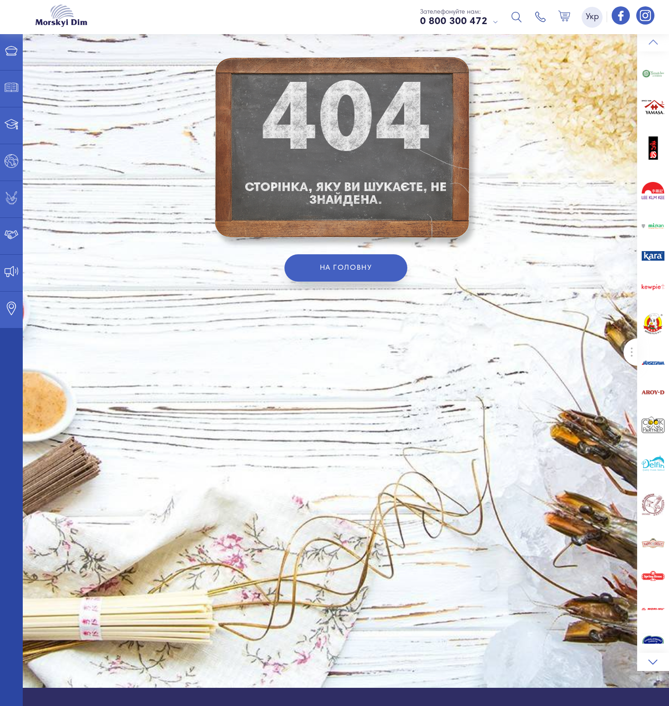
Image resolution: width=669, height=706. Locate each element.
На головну (346, 268)
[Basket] (564, 17)
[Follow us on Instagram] (645, 16)
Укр (592, 17)
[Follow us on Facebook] (621, 16)
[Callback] (540, 16)
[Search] (516, 16)
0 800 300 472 (453, 22)
